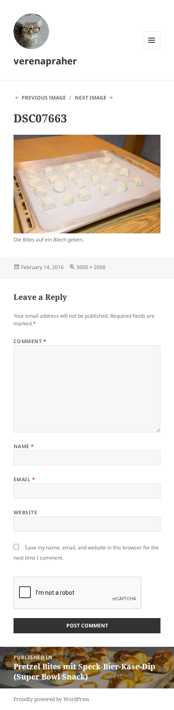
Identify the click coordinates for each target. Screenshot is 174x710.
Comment (30, 341)
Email (24, 479)
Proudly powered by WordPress (51, 699)
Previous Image (44, 97)
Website (25, 512)
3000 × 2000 (91, 267)
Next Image (90, 97)
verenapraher (45, 60)
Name (24, 446)
